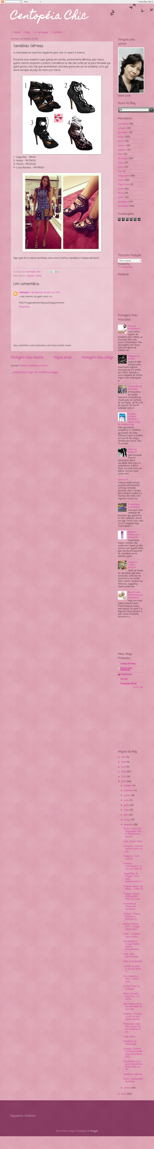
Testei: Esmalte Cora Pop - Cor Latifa (131, 996)
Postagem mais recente (27, 357)
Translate (127, 267)
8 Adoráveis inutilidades (134, 506)
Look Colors (129, 1036)
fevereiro (129, 824)
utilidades (123, 201)
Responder (24, 306)
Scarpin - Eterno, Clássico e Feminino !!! (131, 916)
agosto (128, 795)
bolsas (121, 141)
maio (127, 810)
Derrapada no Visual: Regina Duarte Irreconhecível (131, 945)
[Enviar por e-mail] (49, 271)
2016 (124, 771)
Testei (121, 193)
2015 (124, 776)
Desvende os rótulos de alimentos (129, 906)
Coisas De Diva (127, 663)
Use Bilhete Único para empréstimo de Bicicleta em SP (133, 1065)
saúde (121, 188)
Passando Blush (128, 683)
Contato (57, 32)
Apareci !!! (123, 479)
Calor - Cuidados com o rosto (131, 935)
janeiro (128, 1088)
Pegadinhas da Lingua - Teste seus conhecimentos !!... (133, 877)
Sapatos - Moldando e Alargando (134, 534)
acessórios (123, 124)
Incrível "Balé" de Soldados (131, 988)
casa (120, 154)
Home (17, 32)
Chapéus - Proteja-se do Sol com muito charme (132, 1016)
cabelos (121, 145)
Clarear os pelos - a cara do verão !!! (132, 969)
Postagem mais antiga (97, 357)
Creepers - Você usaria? (131, 857)
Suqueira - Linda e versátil (133, 564)
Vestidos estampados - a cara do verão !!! (132, 866)
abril (126, 815)
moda (39, 275)
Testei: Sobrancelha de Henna (133, 1080)
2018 (124, 762)
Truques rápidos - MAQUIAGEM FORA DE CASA (132, 896)
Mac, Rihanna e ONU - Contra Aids (131, 979)
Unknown (24, 292)
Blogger (94, 1131)
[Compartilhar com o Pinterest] (58, 271)
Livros (121, 167)
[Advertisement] (130, 237)
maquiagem (124, 175)
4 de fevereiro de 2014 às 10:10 (44, 292)
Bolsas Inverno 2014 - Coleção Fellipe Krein (131, 926)
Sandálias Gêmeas (132, 1074)
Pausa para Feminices (126, 669)
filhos (121, 163)
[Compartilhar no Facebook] (56, 271)
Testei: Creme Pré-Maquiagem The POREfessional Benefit (132, 832)
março (127, 819)
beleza (121, 137)
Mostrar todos (138, 687)
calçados (30, 275)
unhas (121, 197)
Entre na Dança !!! (132, 451)
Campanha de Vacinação (135, 388)
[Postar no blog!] (51, 271)
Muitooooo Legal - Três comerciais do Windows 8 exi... (132, 1028)
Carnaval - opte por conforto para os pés (133, 848)
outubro (128, 785)
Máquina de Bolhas (134, 357)
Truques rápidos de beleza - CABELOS (133, 888)
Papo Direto (124, 184)
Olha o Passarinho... (133, 961)
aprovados (123, 132)
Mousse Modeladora (134, 327)
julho (127, 800)
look (120, 171)
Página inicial (62, 357)
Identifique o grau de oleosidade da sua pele (132, 1006)
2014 (123, 781)
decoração (123, 158)
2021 (123, 757)
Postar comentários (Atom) (34, 365)
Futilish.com (126, 674)
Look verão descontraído (130, 955)
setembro (129, 790)
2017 (123, 767)
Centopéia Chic (49, 16)
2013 (124, 1094)
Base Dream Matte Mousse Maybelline (135, 595)
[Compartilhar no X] (54, 271)
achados (122, 128)
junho (127, 805)
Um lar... (124, 679)
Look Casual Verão (132, 841)
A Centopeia (41, 32)
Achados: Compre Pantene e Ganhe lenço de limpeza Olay (129, 419)
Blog (27, 32)
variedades (123, 206)
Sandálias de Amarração (129, 1043)
